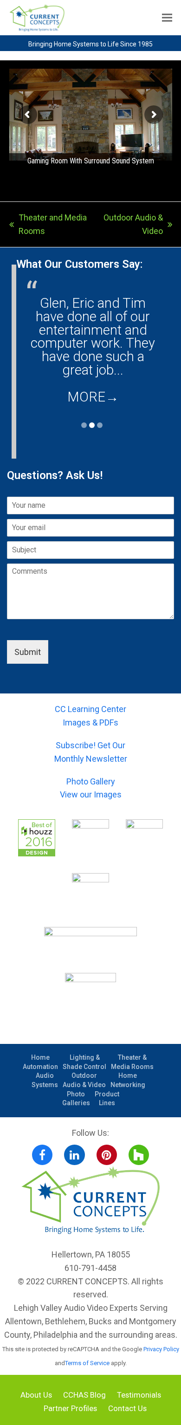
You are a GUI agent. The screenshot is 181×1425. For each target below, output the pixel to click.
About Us (36, 1395)
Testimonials (139, 1395)
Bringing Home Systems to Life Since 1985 (90, 44)
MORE (93, 397)
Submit (27, 652)
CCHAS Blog (84, 1395)
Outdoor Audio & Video (131, 225)
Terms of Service (87, 1363)
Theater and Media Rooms (48, 225)
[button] (167, 18)
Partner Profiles (70, 1408)
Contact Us (127, 1408)
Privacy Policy (161, 1349)
